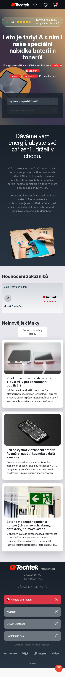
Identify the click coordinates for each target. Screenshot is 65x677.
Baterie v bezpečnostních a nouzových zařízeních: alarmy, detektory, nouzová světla (29, 525)
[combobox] (32, 101)
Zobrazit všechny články (32, 332)
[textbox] (29, 101)
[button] (32, 599)
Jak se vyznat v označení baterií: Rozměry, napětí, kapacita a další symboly (31, 453)
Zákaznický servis (31, 586)
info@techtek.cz (48, 569)
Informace (31, 579)
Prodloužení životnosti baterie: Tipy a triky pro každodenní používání (29, 381)
